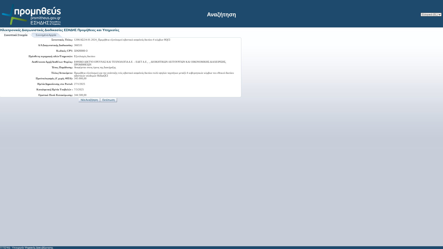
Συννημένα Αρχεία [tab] (46, 35)
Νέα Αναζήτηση (89, 99)
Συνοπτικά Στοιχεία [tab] (15, 35)
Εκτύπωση (108, 99)
